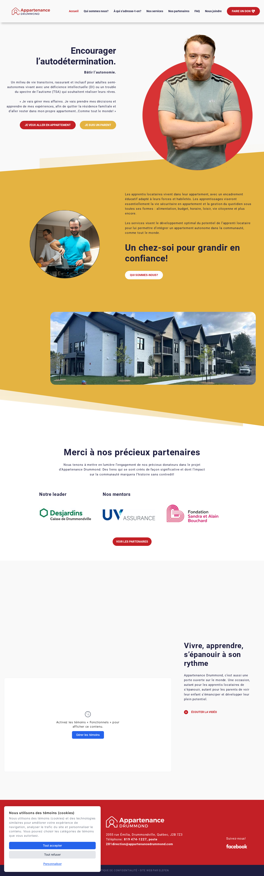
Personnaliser (52, 864)
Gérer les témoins (88, 734)
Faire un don (241, 11)
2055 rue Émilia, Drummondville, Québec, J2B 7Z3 (144, 834)
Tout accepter (52, 845)
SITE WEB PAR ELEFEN (154, 870)
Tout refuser (52, 854)
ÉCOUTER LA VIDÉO (204, 712)
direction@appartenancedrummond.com (142, 844)
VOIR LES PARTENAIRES (132, 541)
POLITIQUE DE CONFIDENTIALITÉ (116, 870)
